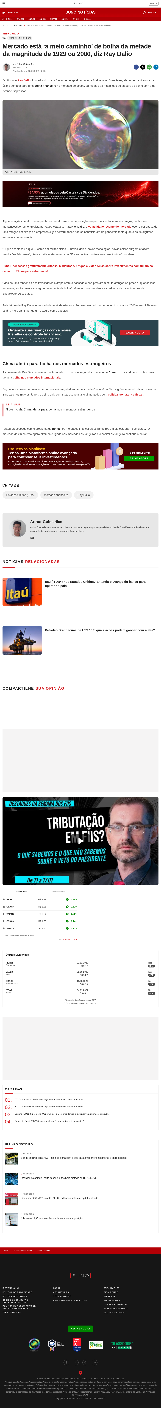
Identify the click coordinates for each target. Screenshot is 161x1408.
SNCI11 (76, 19)
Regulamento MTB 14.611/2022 (71, 1300)
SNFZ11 (9, 19)
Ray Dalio (24, 80)
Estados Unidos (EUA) (19, 38)
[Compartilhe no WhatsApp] (149, 67)
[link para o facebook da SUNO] (66, 1362)
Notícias (6, 25)
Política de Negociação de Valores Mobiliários (19, 1307)
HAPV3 (10, 899)
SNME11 (65, 19)
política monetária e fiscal (125, 394)
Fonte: (67, 940)
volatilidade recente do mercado (109, 226)
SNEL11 (31, 19)
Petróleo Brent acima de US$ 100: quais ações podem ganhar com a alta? (100, 630)
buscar (152, 13)
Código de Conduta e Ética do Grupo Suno (15, 1301)
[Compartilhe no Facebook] (136, 67)
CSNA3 (10, 921)
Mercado (18, 25)
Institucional (11, 1288)
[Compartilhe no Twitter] (142, 67)
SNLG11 (87, 19)
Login (56, 1288)
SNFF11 (53, 19)
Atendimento (111, 1288)
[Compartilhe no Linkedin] (155, 67)
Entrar (153, 3)
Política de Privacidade (22, 1251)
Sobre (5, 1251)
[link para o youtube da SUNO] (94, 1362)
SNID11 (42, 19)
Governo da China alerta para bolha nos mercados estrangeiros (50, 409)
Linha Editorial (43, 1251)
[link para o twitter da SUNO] (76, 1362)
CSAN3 (10, 906)
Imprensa (109, 1296)
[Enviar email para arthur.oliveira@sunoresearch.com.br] (32, 538)
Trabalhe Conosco (116, 1309)
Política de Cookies (15, 1296)
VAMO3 (10, 914)
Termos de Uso (12, 1312)
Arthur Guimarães (46, 522)
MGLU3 (10, 928)
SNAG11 (20, 19)
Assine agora (80, 1328)
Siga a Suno (111, 1292)
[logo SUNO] (78, 4)
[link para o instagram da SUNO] (85, 1362)
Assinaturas (61, 1292)
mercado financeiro (56, 495)
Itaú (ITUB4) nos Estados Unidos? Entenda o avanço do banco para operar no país (95, 584)
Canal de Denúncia (116, 1304)
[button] (12, 12)
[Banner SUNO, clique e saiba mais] (80, 196)
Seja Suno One (62, 1296)
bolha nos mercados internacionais (36, 377)
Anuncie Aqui (112, 1300)
